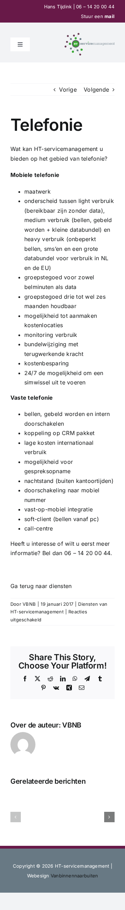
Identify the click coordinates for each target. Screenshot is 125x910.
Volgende (96, 89)
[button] (15, 817)
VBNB (29, 604)
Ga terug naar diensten (41, 585)
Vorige (67, 89)
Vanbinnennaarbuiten (74, 875)
